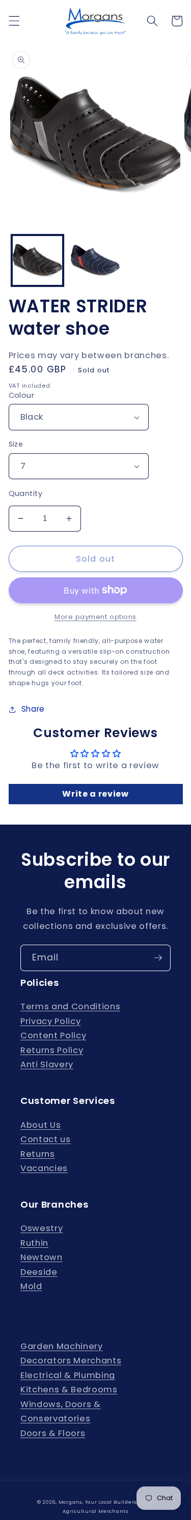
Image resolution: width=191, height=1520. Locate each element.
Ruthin (34, 1243)
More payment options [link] (95, 617)
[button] (14, 21)
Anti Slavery (46, 1064)
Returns (37, 1154)
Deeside (39, 1272)
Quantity (26, 493)
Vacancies (44, 1168)
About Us (40, 1125)
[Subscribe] (158, 958)
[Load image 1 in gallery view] (37, 261)
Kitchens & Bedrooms (69, 1389)
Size (16, 444)
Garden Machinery (61, 1346)
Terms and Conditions (70, 1006)
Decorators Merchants (70, 1360)
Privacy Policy (50, 1021)
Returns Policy (51, 1050)
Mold (31, 1286)
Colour (22, 395)
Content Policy (53, 1035)
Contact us (45, 1139)
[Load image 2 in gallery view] (95, 261)
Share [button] (33, 709)
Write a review (95, 794)
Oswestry (41, 1228)
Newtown (41, 1257)
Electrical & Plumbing (67, 1375)
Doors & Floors (52, 1433)
